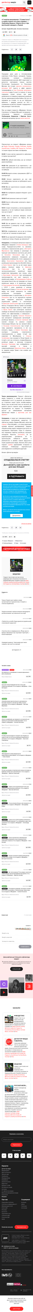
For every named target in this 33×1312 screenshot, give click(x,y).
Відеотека (4, 1183)
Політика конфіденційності (9, 1204)
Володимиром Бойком (23, 279)
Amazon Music (16, 1030)
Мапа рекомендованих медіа (10, 1193)
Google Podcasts (20, 146)
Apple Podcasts (9, 146)
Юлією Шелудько (22, 245)
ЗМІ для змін (5, 1174)
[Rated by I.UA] (23, 1285)
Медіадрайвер (6, 1178)
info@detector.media (9, 1246)
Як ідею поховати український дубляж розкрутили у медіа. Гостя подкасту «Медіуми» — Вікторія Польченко (15, 857)
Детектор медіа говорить (21, 1040)
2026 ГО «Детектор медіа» (11, 1248)
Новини (12, 670)
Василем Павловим (8, 344)
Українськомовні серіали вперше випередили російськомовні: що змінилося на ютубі (16, 612)
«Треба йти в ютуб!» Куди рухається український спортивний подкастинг (16, 622)
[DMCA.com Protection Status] (10, 1285)
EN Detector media (7, 1187)
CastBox (12, 148)
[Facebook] (12, 49)
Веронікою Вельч (20, 348)
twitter (23, 1204)
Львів (16, 543)
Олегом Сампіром (22, 320)
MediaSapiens (5, 1170)
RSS (28, 584)
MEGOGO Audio (24, 582)
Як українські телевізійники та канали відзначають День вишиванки (15, 673)
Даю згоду (16, 1309)
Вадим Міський (11, 29)
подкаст (4, 424)
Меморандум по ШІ (7, 1206)
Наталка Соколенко (22, 29)
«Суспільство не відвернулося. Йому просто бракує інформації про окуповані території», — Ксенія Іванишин (16, 632)
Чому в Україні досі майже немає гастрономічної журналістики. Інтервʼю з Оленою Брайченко (14, 601)
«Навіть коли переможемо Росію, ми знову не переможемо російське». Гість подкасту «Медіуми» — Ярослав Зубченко (15, 788)
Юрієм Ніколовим (21, 330)
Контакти (4, 1211)
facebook (23, 1202)
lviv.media (23, 543)
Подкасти (4, 592)
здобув (10, 445)
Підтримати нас (6, 1213)
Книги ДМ (4, 1208)
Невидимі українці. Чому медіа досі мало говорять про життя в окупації (14, 643)
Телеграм (24, 1206)
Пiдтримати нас (21, 1227)
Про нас (5, 1200)
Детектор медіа (6, 1168)
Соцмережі (25, 1200)
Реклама (4, 1210)
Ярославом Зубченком (11, 275)
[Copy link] (20, 49)
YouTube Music (16, 584)
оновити (28, 925)
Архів (3, 1219)
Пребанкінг (5, 1176)
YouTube (28, 148)
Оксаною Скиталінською (11, 326)
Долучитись (16, 515)
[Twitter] (16, 49)
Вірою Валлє (7, 310)
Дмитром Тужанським (10, 303)
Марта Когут (19, 541)
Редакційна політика (7, 1202)
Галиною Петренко (24, 316)
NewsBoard (5, 1180)
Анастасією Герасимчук (15, 261)
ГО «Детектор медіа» (8, 1191)
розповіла (21, 434)
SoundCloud (5, 148)
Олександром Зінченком (11, 285)
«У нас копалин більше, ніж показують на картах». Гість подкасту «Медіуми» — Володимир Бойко (16, 804)
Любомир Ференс (7, 543)
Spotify (29, 146)
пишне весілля (25, 118)
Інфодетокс (19, 1016)
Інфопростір (5, 670)
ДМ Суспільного (6, 1172)
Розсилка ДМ (5, 1217)
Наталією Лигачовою (12, 255)
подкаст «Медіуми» (8, 541)
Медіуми (4, 15)
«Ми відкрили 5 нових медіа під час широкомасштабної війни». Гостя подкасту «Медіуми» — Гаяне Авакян (16, 755)
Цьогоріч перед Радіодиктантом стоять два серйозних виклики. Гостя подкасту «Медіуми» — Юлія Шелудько (16, 686)
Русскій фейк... (20, 1086)
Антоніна (4, 1189)
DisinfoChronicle (6, 1181)
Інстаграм (24, 1208)
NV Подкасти (20, 148)
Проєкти (5, 1166)
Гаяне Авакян (7, 265)
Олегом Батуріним (22, 289)
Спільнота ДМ (16, 969)
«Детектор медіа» (26, 523)
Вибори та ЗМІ (6, 1185)
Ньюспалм (5, 1195)
